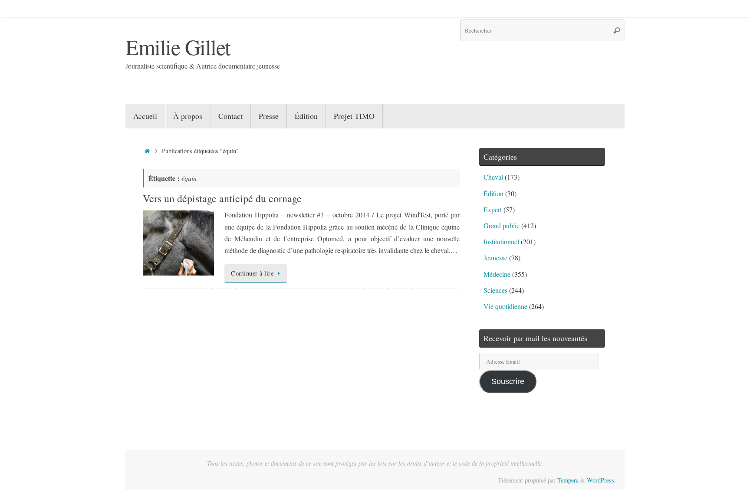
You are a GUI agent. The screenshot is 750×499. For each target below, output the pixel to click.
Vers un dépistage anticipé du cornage (222, 198)
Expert (493, 209)
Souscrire (507, 381)
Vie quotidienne (505, 306)
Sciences (495, 290)
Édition (493, 193)
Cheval (493, 176)
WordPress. (601, 480)
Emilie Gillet (177, 47)
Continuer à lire (252, 273)
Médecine (497, 274)
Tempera (568, 480)
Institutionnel (501, 241)
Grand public (502, 225)
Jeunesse (495, 257)
